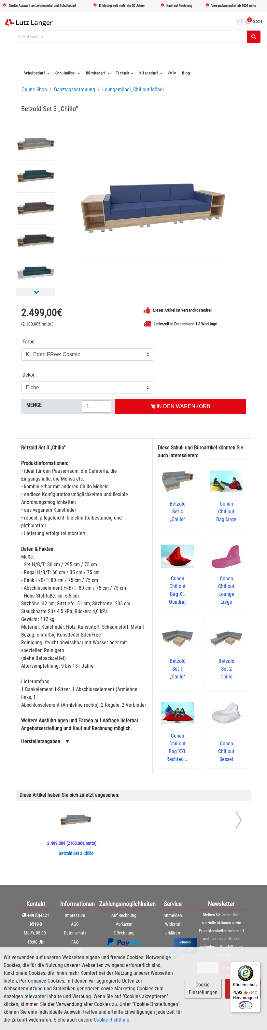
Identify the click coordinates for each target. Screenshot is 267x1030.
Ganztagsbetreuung (74, 89)
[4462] (35, 241)
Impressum (75, 915)
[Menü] (256, 966)
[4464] (35, 144)
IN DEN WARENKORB (182, 406)
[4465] (153, 208)
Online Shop (34, 89)
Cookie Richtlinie (111, 1020)
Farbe (28, 342)
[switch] (245, 1005)
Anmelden (172, 915)
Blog (186, 73)
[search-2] (253, 37)
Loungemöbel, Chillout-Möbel (133, 89)
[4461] (35, 176)
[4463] (35, 209)
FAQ (74, 942)
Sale (172, 73)
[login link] (240, 22)
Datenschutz (75, 932)
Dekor (28, 375)
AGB (75, 924)
